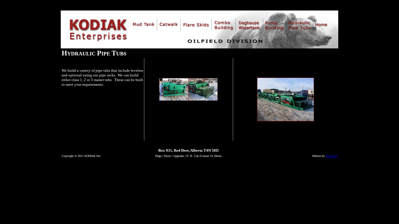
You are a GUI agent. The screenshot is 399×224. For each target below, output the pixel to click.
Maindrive (332, 156)
